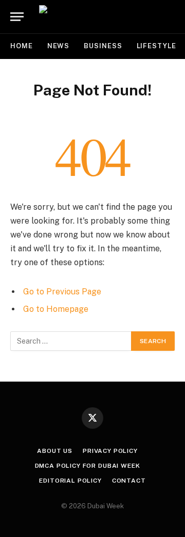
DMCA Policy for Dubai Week (87, 465)
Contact (129, 480)
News (58, 46)
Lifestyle (156, 46)
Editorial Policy (70, 480)
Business (103, 46)
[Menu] (17, 16)
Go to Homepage (55, 309)
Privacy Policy (110, 450)
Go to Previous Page (62, 291)
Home (21, 46)
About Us (54, 450)
